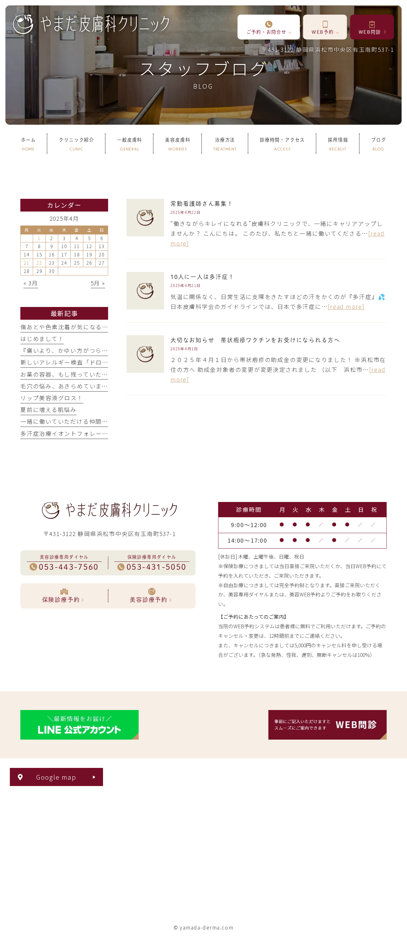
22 (39, 263)
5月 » (98, 283)
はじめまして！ (42, 338)
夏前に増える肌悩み (48, 409)
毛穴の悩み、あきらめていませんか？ (73, 386)
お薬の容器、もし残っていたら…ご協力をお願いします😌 (102, 374)
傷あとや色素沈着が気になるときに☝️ (74, 327)
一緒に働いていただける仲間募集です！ (76, 421)
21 (27, 263)
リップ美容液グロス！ (51, 397)
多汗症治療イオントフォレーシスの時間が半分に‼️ (93, 433)
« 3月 (31, 283)
